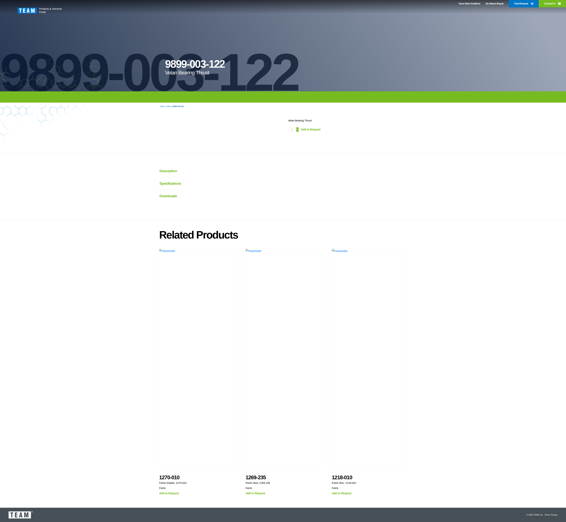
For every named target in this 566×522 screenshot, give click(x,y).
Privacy (554, 515)
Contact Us (550, 3)
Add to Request (310, 129)
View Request (521, 3)
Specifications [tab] (168, 183)
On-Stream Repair (495, 3)
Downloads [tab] (168, 196)
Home (162, 106)
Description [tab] (168, 171)
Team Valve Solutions (469, 3)
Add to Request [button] (169, 493)
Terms (547, 515)
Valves (168, 106)
